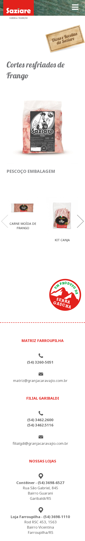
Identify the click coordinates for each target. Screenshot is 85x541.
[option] (22, 215)
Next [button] (80, 221)
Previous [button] (4, 221)
